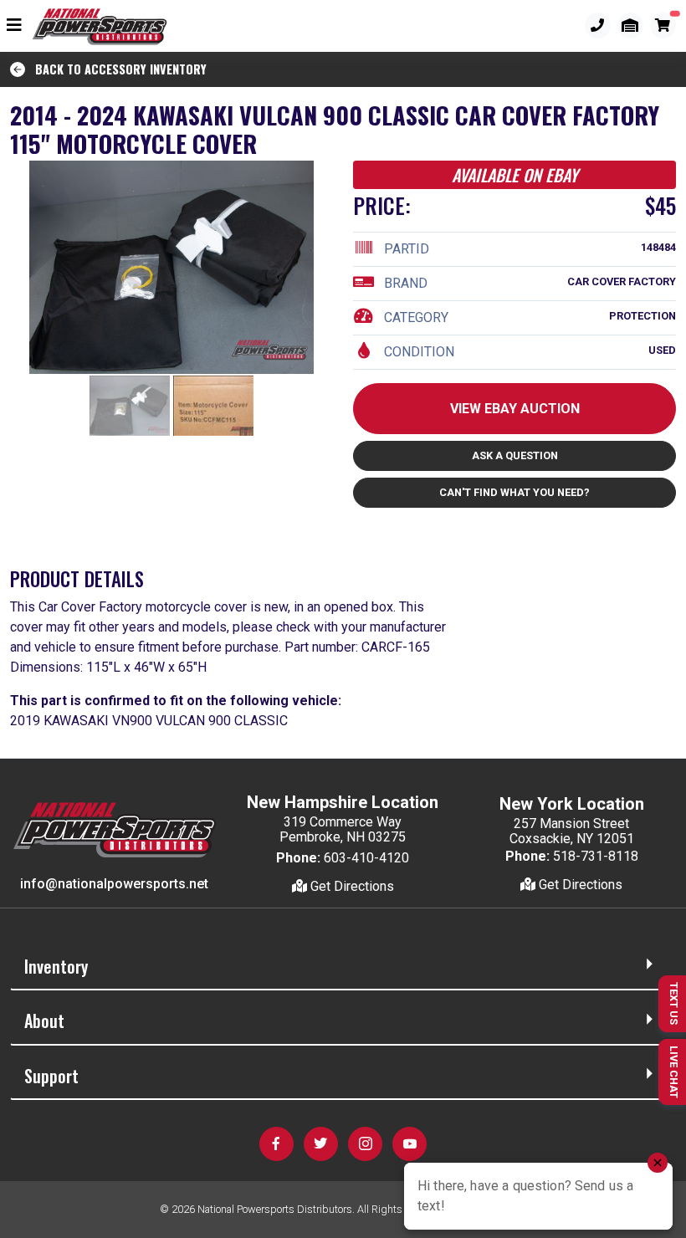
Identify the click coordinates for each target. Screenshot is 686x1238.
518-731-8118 (595, 856)
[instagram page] (365, 1144)
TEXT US (674, 1003)
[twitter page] (321, 1144)
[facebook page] (276, 1144)
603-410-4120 (366, 858)
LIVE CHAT (674, 1072)
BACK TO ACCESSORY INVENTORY (116, 69)
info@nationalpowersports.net (114, 884)
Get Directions (350, 886)
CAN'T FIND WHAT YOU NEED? (514, 492)
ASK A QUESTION (515, 455)
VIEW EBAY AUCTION (515, 409)
